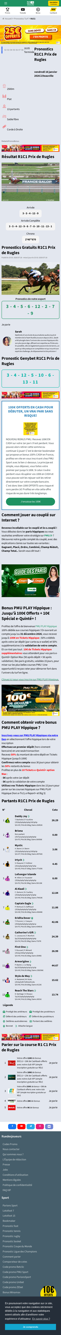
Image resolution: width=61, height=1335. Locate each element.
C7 (18, 50)
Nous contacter (11, 1149)
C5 (13, 50)
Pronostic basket (12, 1241)
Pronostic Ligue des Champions (20, 1251)
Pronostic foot (10, 1226)
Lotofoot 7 (8, 1211)
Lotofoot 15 (9, 1216)
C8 (21, 50)
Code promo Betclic (13, 1267)
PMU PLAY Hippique (46, 626)
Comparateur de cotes (15, 1262)
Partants (5, 141)
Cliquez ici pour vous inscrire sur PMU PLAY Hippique (30, 679)
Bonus (16, 141)
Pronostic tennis (11, 1231)
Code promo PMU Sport (15, 1272)
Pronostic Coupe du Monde (17, 1246)
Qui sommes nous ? (13, 1154)
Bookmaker (9, 1221)
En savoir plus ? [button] (41, 1318)
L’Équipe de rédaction (14, 1159)
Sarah (18, 332)
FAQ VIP (7, 1190)
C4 (10, 50)
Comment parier (12, 1257)
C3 (7, 50)
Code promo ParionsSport (17, 1277)
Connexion (54, 3)
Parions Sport (10, 1205)
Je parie (6, 325)
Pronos (11, 141)
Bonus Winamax (11, 1292)
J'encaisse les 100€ (31, 501)
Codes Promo (10, 1144)
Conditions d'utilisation (15, 1175)
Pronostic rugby (11, 1236)
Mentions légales (12, 1180)
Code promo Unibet (13, 1282)
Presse (6, 1164)
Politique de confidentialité (17, 1185)
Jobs (5, 1170)
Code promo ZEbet (13, 1287)
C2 (4, 50)
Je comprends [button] (30, 1327)
